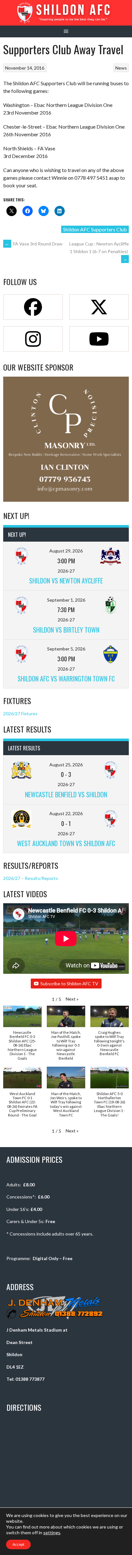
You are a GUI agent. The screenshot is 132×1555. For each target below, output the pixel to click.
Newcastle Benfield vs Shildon (66, 794)
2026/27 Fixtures (20, 713)
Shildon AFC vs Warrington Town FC (66, 678)
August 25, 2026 (66, 764)
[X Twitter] (99, 307)
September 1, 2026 (66, 600)
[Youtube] (99, 339)
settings (51, 1532)
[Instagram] (33, 339)
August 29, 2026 (66, 550)
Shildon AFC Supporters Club (95, 229)
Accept (18, 1544)
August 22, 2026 (66, 813)
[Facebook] (33, 307)
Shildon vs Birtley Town (66, 630)
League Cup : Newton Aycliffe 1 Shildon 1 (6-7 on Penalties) (99, 251)
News (121, 68)
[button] (72, 998)
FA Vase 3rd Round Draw (33, 243)
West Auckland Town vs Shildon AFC (66, 843)
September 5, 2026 (66, 648)
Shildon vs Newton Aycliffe (66, 580)
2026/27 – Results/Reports (30, 878)
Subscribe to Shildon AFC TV (69, 983)
